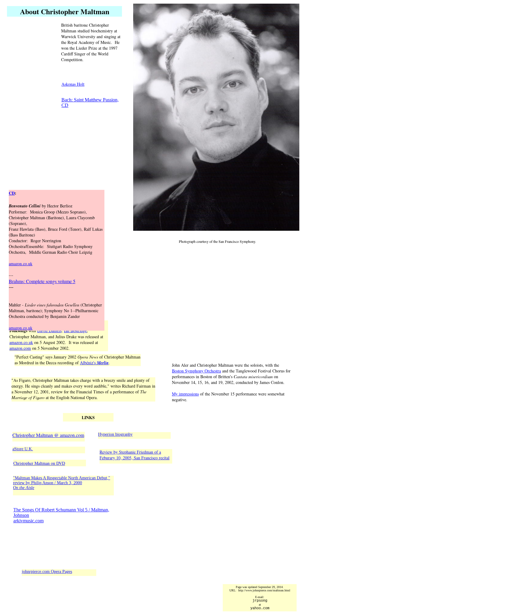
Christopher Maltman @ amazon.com (48, 435)
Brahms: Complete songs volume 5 (42, 281)
